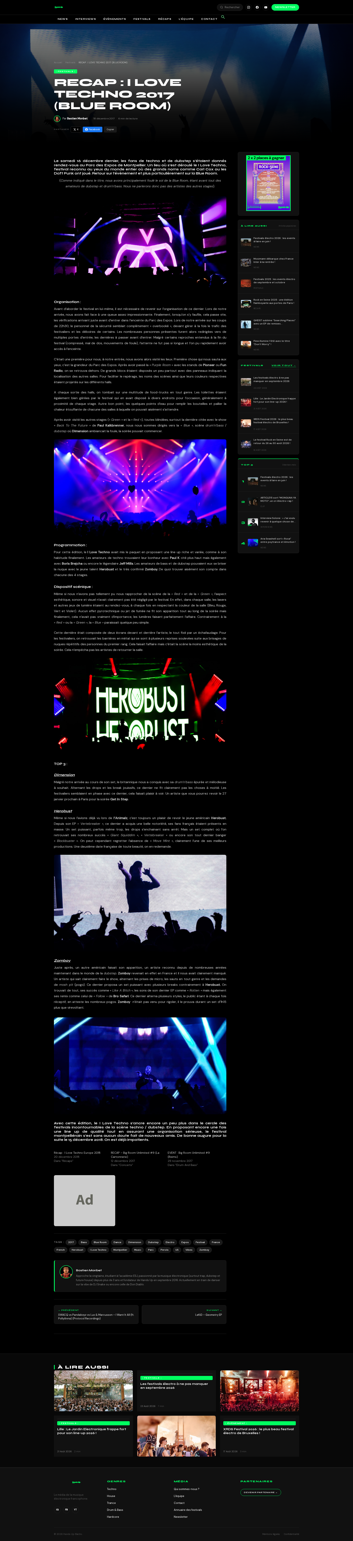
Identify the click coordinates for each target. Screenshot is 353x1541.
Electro (170, 1242)
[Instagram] (248, 7)
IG (57, 1509)
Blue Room (100, 1242)
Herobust (77, 1249)
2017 (71, 1242)
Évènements (114, 19)
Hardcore (113, 1517)
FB (66, 1509)
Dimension (134, 1242)
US (177, 1249)
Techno (111, 1489)
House (111, 1496)
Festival (200, 1242)
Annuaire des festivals (188, 1510)
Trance (111, 1503)
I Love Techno (98, 1249)
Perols (165, 1249)
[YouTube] (266, 7)
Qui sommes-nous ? (186, 1489)
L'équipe (179, 1496)
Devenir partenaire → (261, 1492)
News (63, 19)
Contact (209, 19)
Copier (110, 129)
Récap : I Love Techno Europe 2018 (77, 1153)
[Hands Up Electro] (59, 7)
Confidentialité (291, 1534)
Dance (117, 1242)
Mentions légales (271, 1534)
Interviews (85, 19)
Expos (185, 1242)
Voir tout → (283, 365)
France (216, 1242)
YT (75, 1509)
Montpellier (120, 1249)
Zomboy (204, 1249)
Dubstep (153, 1242)
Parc (151, 1249)
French (61, 1249)
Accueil (58, 62)
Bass (84, 1242)
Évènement (236, 1423)
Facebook (94, 129)
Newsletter (285, 7)
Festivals (142, 19)
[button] (59, 7)
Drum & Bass (115, 1510)
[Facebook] (257, 7)
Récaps (164, 19)
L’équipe (186, 19)
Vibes (188, 1249)
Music (137, 1249)
